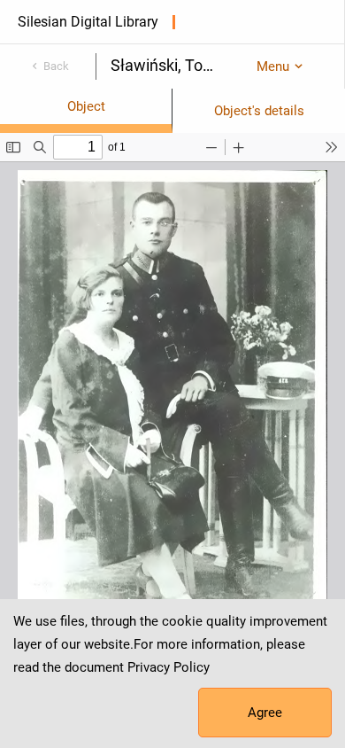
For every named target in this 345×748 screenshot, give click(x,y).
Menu (273, 66)
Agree (265, 713)
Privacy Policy (168, 667)
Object (86, 106)
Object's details (259, 111)
